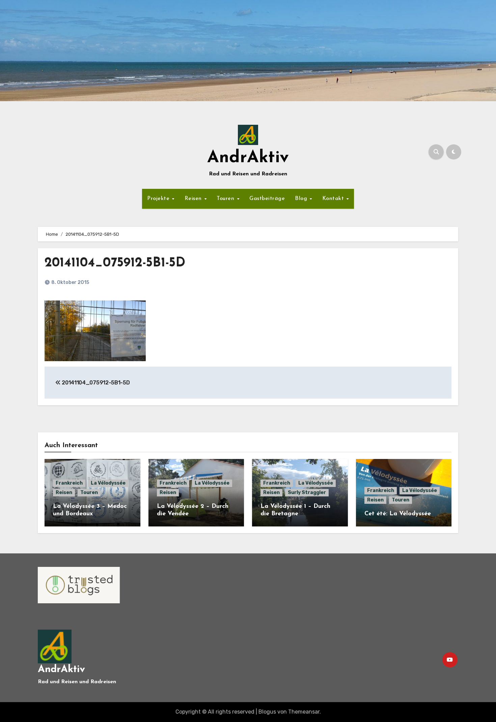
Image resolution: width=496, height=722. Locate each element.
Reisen (194, 198)
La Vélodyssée (108, 483)
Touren (226, 198)
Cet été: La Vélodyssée (397, 514)
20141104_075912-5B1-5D (115, 263)
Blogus (267, 712)
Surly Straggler (307, 492)
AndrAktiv (248, 158)
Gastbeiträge (267, 198)
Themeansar (304, 712)
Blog (302, 198)
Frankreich (69, 483)
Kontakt (334, 198)
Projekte (159, 198)
